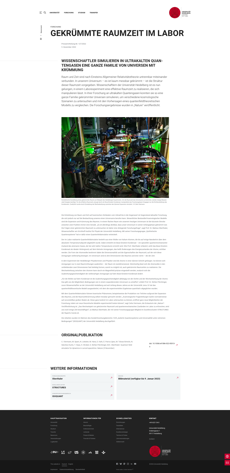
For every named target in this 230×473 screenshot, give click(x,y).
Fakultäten (119, 425)
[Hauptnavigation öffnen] (42, 12)
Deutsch (64, 464)
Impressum (54, 469)
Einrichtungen (120, 422)
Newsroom (53, 435)
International (120, 429)
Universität (55, 13)
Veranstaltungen (55, 438)
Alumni (85, 422)
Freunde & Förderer (89, 438)
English (70, 464)
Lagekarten (54, 442)
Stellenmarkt (120, 442)
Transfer (94, 13)
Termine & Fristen (121, 435)
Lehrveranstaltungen (122, 438)
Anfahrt (152, 439)
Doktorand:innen (88, 429)
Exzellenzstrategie (122, 432)
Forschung (69, 13)
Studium (81, 13)
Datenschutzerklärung (67, 469)
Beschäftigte (87, 425)
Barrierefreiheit (80, 469)
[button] (65, 418)
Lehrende (86, 432)
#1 (132, 469)
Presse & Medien (88, 435)
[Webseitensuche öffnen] (46, 12)
